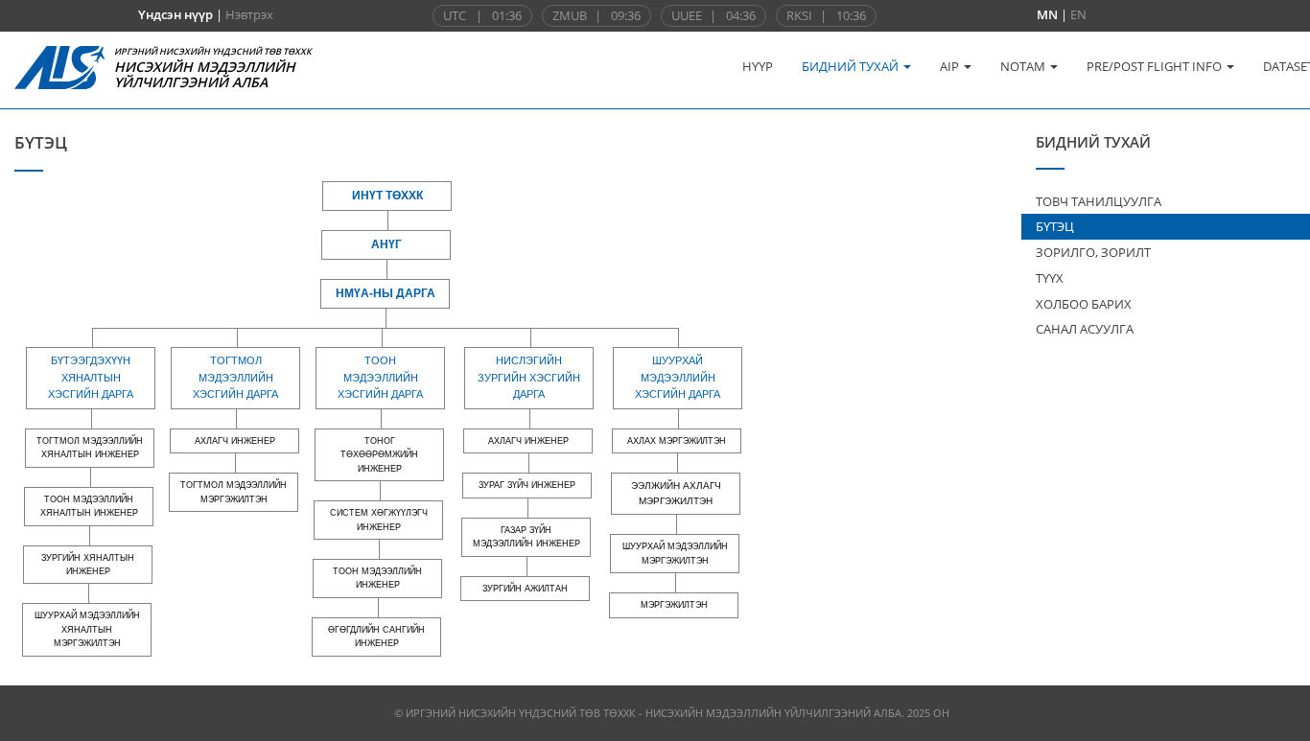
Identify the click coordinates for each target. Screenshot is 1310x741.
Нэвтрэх (249, 14)
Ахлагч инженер (235, 441)
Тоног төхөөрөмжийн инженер (379, 455)
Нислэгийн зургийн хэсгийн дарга (529, 377)
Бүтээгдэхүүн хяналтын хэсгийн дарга (90, 377)
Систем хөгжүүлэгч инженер (379, 519)
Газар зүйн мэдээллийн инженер (526, 536)
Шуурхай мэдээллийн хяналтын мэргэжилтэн (87, 629)
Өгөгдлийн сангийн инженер (376, 636)
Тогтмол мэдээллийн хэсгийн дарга (235, 377)
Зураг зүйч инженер (527, 485)
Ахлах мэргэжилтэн (676, 441)
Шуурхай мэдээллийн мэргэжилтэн (675, 553)
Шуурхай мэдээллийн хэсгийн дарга (677, 377)
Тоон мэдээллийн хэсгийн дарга (380, 377)
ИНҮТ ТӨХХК (387, 195)
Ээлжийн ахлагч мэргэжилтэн (676, 493)
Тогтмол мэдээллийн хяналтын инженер (89, 447)
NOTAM (1024, 66)
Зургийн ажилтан (525, 588)
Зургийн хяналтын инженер (87, 564)
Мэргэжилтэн (674, 605)
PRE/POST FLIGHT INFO (1156, 66)
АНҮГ (386, 244)
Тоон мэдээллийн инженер (377, 578)
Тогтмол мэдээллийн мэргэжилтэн (233, 491)
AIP (951, 66)
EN (1078, 14)
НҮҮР (757, 66)
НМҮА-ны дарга (385, 293)
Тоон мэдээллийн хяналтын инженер (89, 506)
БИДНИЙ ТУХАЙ (851, 66)
